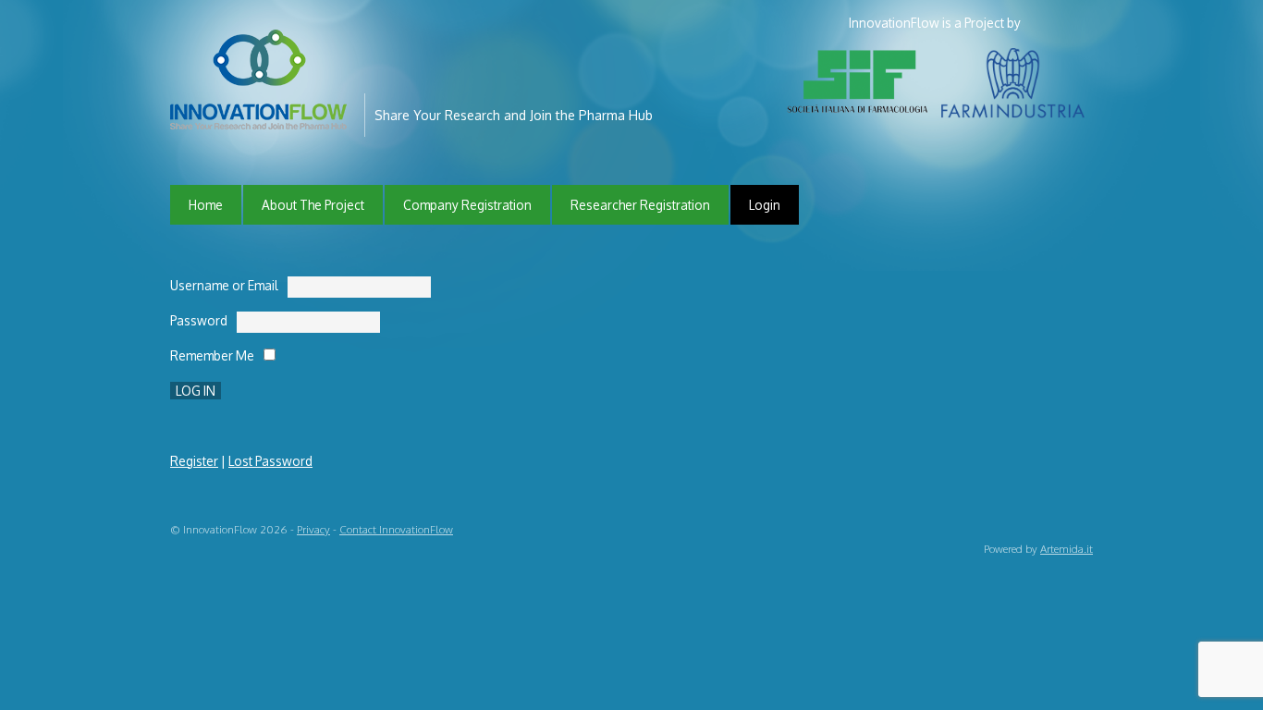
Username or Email (224, 285)
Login (764, 205)
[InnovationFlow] (262, 117)
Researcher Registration (640, 205)
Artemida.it (1066, 549)
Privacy (313, 529)
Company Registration (467, 205)
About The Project (313, 205)
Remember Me (212, 355)
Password (198, 320)
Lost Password (270, 461)
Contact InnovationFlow (396, 529)
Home (206, 205)
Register (194, 461)
